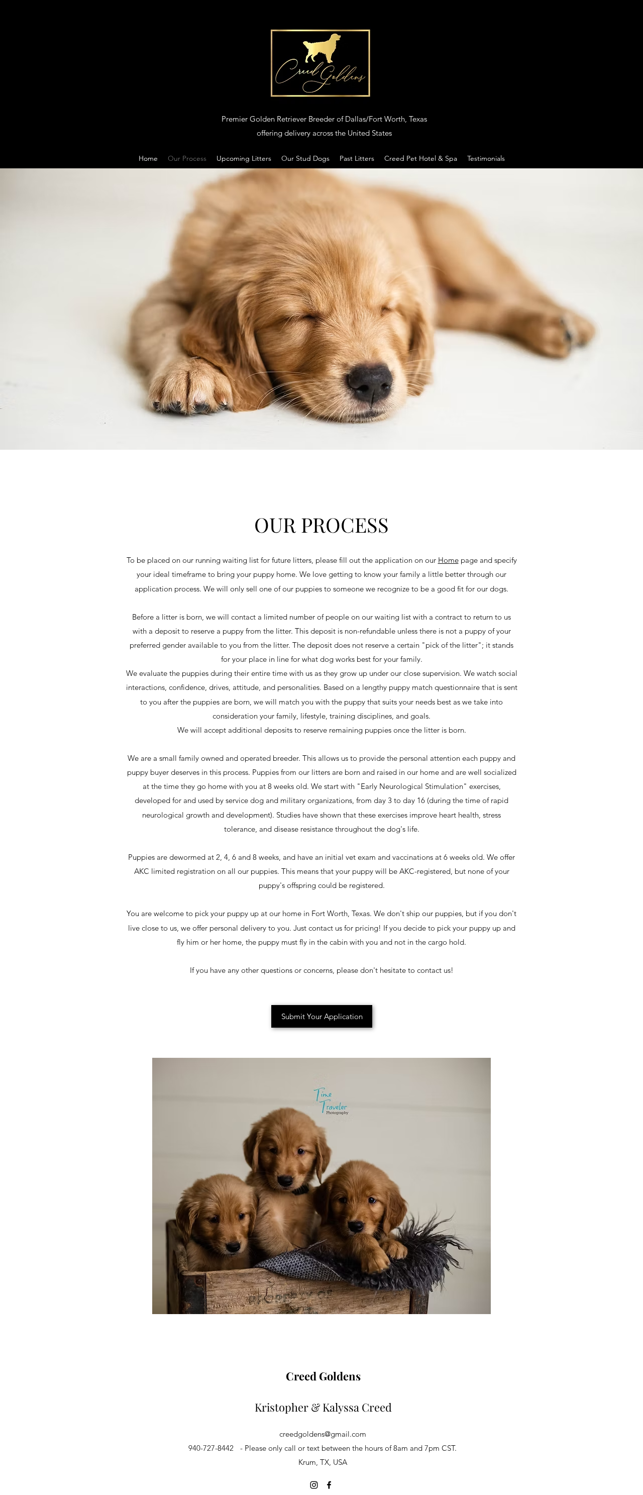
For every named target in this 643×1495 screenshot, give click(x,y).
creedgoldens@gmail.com (322, 1434)
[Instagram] (314, 1485)
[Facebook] (329, 1485)
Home (448, 560)
